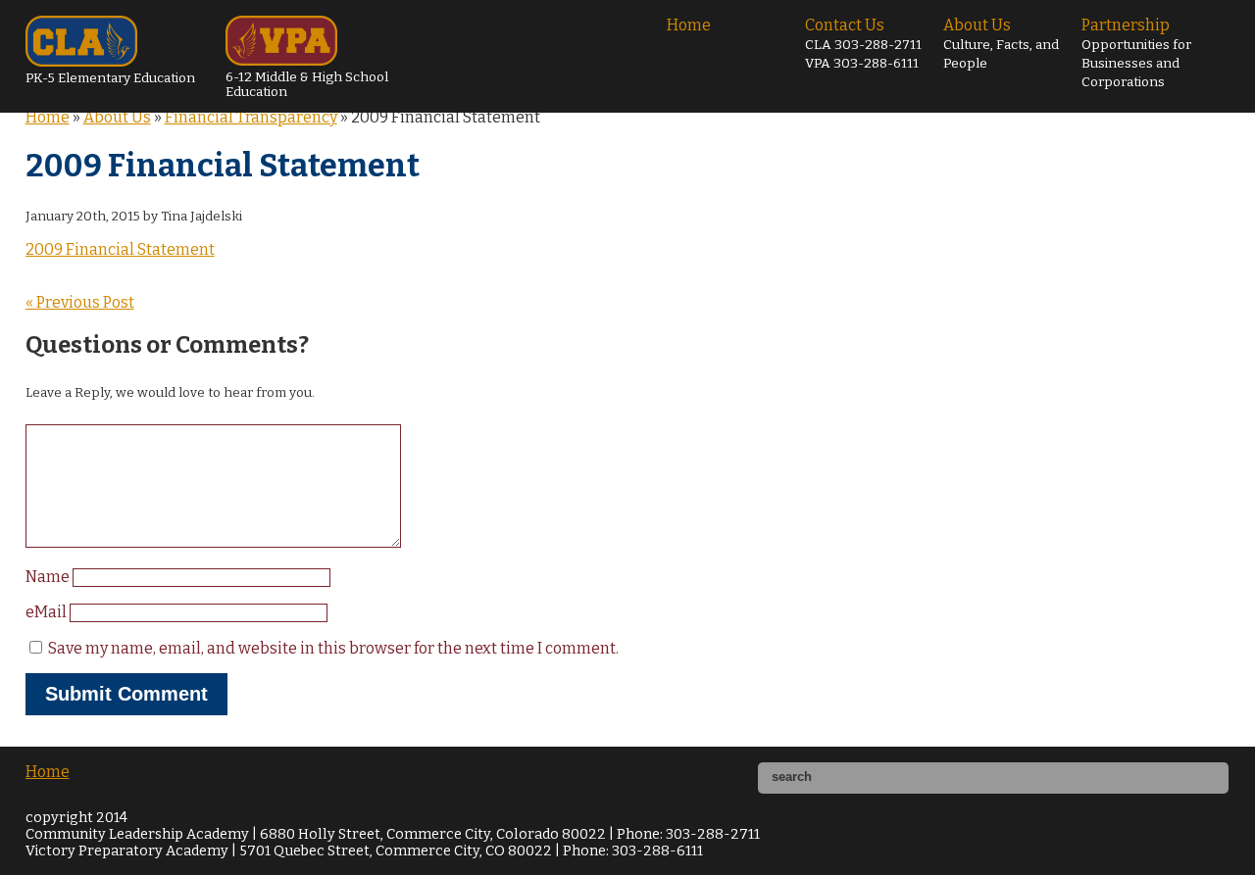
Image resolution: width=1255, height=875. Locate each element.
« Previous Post (79, 302)
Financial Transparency (251, 117)
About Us (1001, 44)
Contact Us (863, 44)
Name (49, 576)
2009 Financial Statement (120, 249)
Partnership (1136, 53)
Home (689, 25)
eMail (47, 612)
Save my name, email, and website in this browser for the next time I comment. (333, 648)
